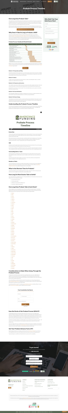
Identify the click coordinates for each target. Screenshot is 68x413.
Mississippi (13, 228)
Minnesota (13, 226)
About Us (34, 1)
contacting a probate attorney (14, 281)
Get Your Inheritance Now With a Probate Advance (25, 29)
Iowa (12, 214)
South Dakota (13, 254)
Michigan (12, 225)
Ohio (12, 245)
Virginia (12, 262)
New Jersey (13, 237)
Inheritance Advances (23, 1)
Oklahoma (12, 246)
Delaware (12, 203)
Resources (38, 1)
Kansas (12, 216)
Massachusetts (13, 223)
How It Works (24, 384)
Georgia (12, 206)
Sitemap (23, 390)
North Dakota (13, 243)
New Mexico (13, 239)
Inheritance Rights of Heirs (51, 382)
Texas (12, 257)
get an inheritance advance (28, 284)
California (12, 199)
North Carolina (13, 242)
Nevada (12, 234)
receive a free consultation (15, 285)
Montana (12, 231)
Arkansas (12, 197)
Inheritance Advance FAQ (38, 383)
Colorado (12, 200)
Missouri (12, 229)
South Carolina (13, 252)
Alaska (12, 194)
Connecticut (13, 202)
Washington (13, 263)
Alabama (12, 193)
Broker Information (25, 387)
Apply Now (64, 411)
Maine (12, 220)
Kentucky (12, 217)
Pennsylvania (13, 249)
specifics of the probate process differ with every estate (20, 35)
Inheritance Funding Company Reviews (27, 385)
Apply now (49, 1)
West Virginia (13, 265)
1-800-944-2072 (44, 1)
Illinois (12, 211)
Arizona (12, 196)
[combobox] (21, 296)
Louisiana (12, 219)
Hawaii (12, 208)
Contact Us (24, 382)
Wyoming (12, 268)
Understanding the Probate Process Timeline (39, 381)
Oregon (12, 248)
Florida (12, 205)
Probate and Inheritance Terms (39, 386)
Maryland (12, 222)
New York (12, 240)
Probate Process (29, 1)
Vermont (12, 260)
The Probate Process (50, 381)
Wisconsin (13, 266)
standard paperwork (24, 324)
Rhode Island (13, 251)
